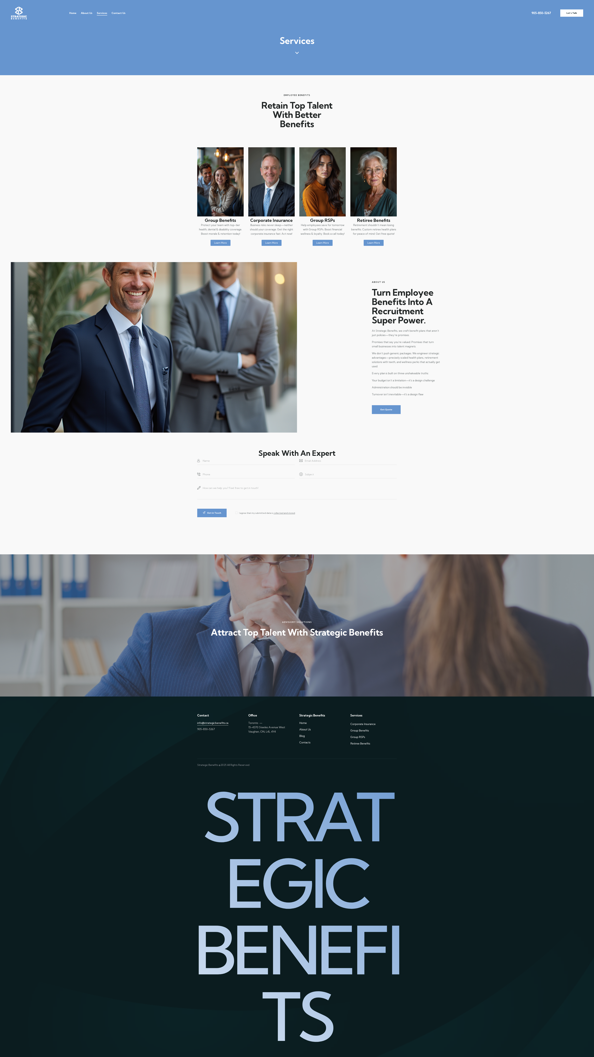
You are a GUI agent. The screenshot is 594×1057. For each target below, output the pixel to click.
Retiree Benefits (373, 220)
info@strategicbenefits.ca (212, 723)
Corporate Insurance (271, 220)
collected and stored (284, 513)
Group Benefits (220, 220)
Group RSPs (322, 220)
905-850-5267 (541, 13)
